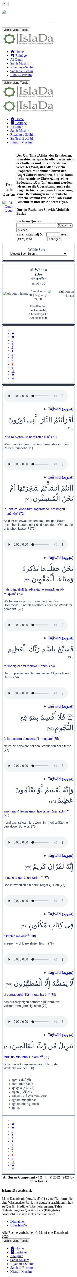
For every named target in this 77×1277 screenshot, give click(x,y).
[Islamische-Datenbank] (28, 44)
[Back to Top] (5, 4)
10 (13, 371)
